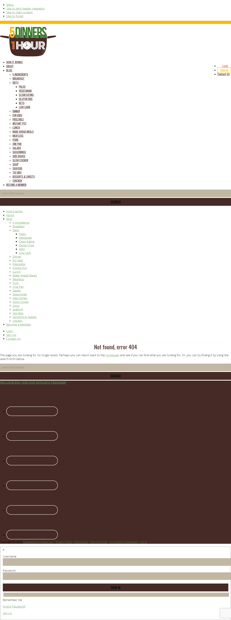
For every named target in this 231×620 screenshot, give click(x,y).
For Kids (18, 260)
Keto (22, 249)
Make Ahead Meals (25, 275)
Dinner (17, 256)
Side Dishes (20, 298)
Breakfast (19, 226)
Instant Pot (20, 268)
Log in (143, 542)
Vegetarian (25, 238)
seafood (18, 309)
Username (9, 556)
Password (9, 570)
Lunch (17, 272)
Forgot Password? (14, 606)
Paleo (22, 234)
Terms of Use (98, 542)
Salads (17, 290)
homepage (112, 355)
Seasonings (20, 294)
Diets (16, 230)
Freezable (19, 264)
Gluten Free (26, 245)
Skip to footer (15, 16)
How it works (14, 211)
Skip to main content (19, 12)
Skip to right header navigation (25, 8)
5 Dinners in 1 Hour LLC (38, 542)
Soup (16, 305)
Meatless (18, 279)
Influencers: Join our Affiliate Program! (33, 382)
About (10, 215)
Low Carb (25, 253)
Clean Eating (26, 241)
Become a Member (18, 324)
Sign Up (11, 335)
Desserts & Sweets (25, 317)
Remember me (12, 600)
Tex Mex (18, 313)
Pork (16, 283)
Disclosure (81, 542)
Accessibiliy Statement (124, 542)
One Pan (18, 287)
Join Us (7, 613)
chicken (17, 321)
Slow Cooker (21, 302)
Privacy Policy (64, 542)
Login (9, 331)
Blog (9, 219)
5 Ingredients (21, 222)
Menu (10, 5)
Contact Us (13, 338)
